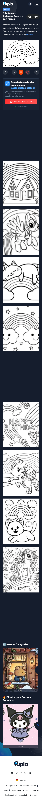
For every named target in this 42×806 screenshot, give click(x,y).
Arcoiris (6, 9)
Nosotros (33, 795)
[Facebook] (25, 773)
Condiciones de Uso (19, 790)
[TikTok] (17, 773)
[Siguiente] (36, 72)
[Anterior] (5, 72)
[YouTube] (12, 773)
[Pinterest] (30, 773)
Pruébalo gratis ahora (23, 101)
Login (6, 790)
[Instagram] (21, 773)
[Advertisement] (21, 375)
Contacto (34, 790)
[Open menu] (36, 4)
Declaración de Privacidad (16, 795)
